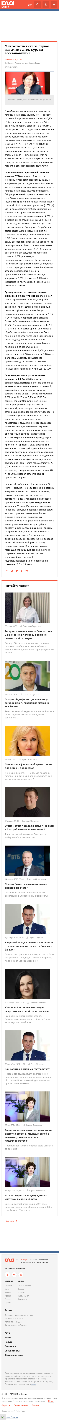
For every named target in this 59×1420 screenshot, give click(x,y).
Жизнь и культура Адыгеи (15, 1325)
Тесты (8, 1337)
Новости (8, 1285)
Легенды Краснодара (14, 1318)
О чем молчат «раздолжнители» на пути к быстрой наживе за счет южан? (29, 827)
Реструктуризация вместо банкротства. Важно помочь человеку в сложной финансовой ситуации (28, 634)
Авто (7, 1332)
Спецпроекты (12, 1350)
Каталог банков (24, 1285)
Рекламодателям (21, 1405)
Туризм (9, 1310)
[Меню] (54, 4)
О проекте (6, 1405)
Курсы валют (23, 1296)
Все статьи (10, 1221)
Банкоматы (22, 1299)
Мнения (8, 1292)
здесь (33, 1384)
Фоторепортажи (14, 1355)
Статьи (7, 1289)
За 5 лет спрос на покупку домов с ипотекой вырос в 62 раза (26, 1197)
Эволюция (10, 1346)
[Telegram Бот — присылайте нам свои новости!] (21, 1274)
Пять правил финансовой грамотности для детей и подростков (28, 766)
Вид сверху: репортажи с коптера (19, 1315)
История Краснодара (13, 1322)
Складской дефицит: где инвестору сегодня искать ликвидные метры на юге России (27, 703)
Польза (8, 1341)
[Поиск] (37, 4)
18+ (30, 4)
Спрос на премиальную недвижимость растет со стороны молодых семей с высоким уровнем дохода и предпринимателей (28, 1135)
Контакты (35, 1405)
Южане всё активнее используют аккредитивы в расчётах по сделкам (27, 1009)
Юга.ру (24, 1259)
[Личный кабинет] (45, 4)
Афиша (8, 1296)
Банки (21, 1280)
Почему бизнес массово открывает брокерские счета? (26, 885)
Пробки (8, 1302)
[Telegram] (14, 1274)
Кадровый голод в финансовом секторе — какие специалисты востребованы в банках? (29, 946)
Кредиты (21, 1292)
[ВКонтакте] (7, 1274)
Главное (9, 1280)
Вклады (21, 1289)
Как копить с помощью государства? (27, 1069)
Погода (8, 1299)
